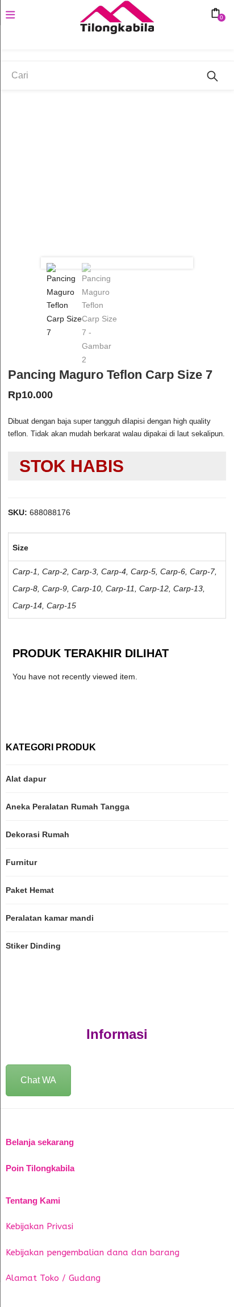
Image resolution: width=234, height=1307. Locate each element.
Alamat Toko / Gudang (53, 1278)
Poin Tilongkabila (40, 1168)
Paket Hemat (30, 890)
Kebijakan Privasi (39, 1226)
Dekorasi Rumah (37, 834)
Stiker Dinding (33, 945)
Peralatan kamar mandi (50, 917)
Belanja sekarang (40, 1142)
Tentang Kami (33, 1200)
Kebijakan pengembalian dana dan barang (92, 1252)
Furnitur (21, 862)
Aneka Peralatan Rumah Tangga (67, 806)
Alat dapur (26, 778)
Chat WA (38, 1080)
